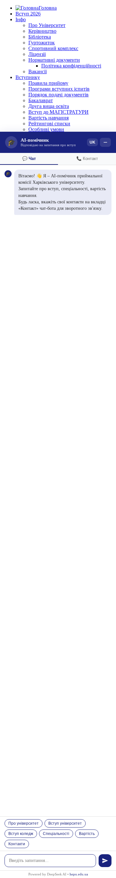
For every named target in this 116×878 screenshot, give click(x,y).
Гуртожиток (41, 42)
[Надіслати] (105, 860)
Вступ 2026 (28, 13)
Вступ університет (65, 823)
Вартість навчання (48, 117)
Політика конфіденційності (71, 65)
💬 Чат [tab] (29, 158)
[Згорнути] (105, 142)
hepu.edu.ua (79, 874)
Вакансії (37, 71)
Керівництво (42, 31)
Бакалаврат (40, 100)
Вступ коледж (20, 833)
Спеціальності (56, 833)
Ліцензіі (37, 54)
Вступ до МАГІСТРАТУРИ (58, 112)
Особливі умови (46, 129)
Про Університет (46, 25)
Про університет (23, 823)
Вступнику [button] (27, 77)
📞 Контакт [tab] (87, 158)
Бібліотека (39, 37)
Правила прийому (48, 83)
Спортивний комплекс (53, 48)
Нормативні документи (54, 60)
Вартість (87, 833)
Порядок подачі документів (58, 94)
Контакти (16, 844)
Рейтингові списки (49, 123)
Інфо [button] (20, 19)
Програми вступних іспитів (59, 89)
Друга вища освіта (48, 106)
